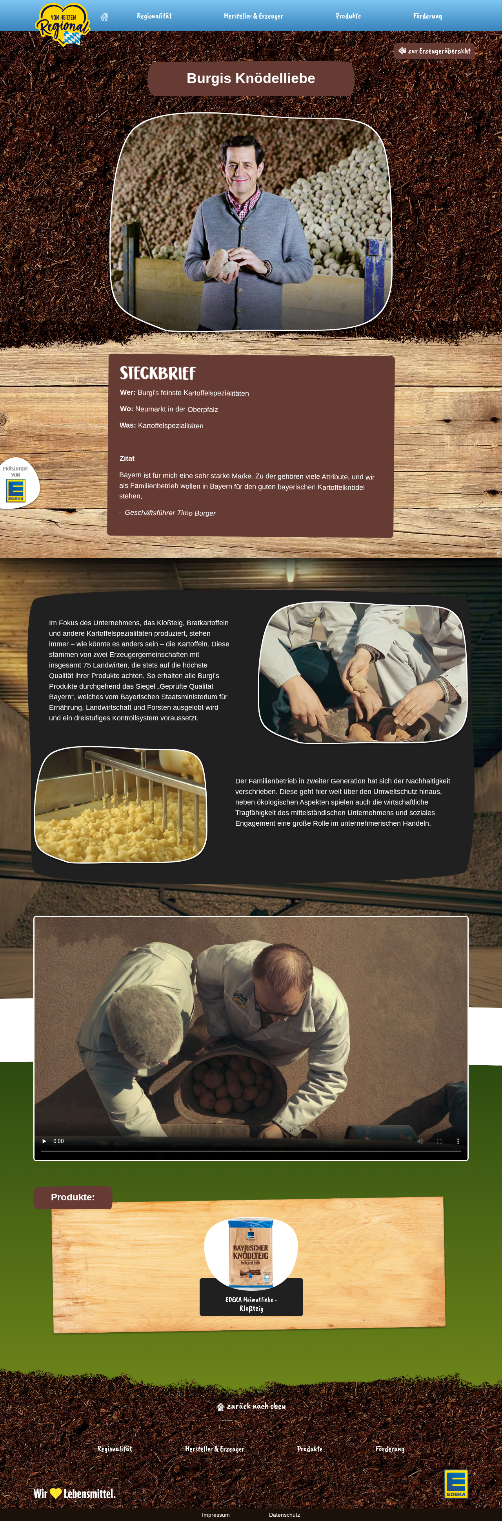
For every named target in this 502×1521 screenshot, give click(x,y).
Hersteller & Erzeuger (253, 16)
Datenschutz (284, 1515)
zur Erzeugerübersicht (439, 51)
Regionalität (154, 16)
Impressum (216, 1515)
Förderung (427, 16)
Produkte (348, 16)
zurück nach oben (255, 1405)
